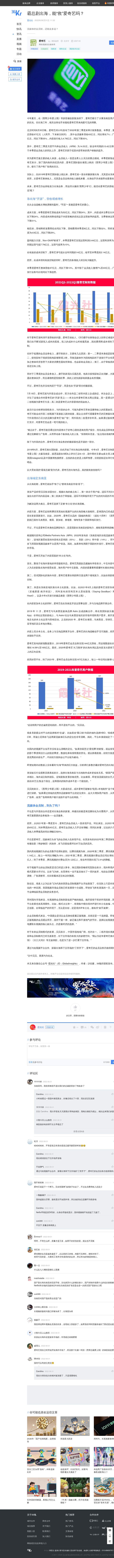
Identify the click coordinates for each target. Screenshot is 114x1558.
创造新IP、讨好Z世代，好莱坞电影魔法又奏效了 (74, 1470)
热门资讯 (69, 1520)
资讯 (19, 34)
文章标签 (69, 1531)
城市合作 (31, 1520)
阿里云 (52, 1550)
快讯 (19, 29)
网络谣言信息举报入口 (37, 1543)
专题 (19, 49)
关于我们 (46, 1526)
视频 (19, 44)
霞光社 (30, 20)
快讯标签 (69, 1536)
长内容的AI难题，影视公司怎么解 (41, 1501)
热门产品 (69, 1526)
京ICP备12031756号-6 (92, 1555)
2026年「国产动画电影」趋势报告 (41, 1440)
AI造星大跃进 (66, 1438)
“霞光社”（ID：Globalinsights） (63, 963)
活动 (19, 54)
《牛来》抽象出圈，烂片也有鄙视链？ (74, 1501)
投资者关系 (32, 1536)
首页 (19, 24)
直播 (19, 39)
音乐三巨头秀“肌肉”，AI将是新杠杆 (40, 1470)
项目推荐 (31, 1526)
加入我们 (46, 1536)
